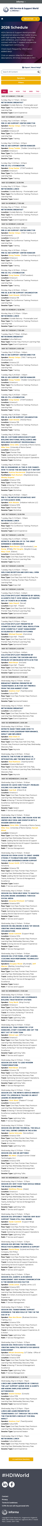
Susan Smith (14, 863)
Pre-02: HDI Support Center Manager (18, 146)
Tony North (13, 1002)
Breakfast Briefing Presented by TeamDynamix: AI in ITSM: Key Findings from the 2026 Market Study (18, 685)
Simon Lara (13, 1035)
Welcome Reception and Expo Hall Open (20, 572)
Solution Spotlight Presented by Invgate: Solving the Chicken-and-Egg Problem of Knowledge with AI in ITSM (19, 657)
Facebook (12, 1484)
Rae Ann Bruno (15, 1317)
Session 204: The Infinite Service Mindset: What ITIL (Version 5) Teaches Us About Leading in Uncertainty (20, 1095)
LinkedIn (5, 1484)
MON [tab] (18, 91)
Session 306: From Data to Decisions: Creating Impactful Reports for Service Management (20, 1347)
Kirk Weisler (14, 502)
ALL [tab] (4, 91)
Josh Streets (14, 295)
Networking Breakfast (12, 102)
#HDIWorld (15, 1475)
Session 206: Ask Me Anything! (15, 1153)
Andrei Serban (15, 1394)
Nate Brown (15, 546)
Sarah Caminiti (15, 934)
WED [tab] (31, 91)
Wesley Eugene (7, 477)
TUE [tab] (24, 91)
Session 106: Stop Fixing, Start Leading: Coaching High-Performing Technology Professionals (20, 958)
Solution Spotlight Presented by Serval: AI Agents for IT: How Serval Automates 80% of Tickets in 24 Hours (20, 598)
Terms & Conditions (9, 1503)
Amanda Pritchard (16, 901)
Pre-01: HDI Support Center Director (18, 123)
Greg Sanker (14, 168)
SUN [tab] (11, 91)
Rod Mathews (14, 762)
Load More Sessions (22, 1459)
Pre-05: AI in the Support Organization (19, 293)
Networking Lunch (10, 189)
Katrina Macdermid (17, 472)
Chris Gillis (14, 445)
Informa (21, 1)
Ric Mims (13, 1156)
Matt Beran (13, 662)
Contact (5, 1496)
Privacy (5, 1499)
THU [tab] (37, 91)
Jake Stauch (14, 603)
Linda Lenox (14, 1285)
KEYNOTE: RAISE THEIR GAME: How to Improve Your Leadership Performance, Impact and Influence (19, 731)
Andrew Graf (14, 691)
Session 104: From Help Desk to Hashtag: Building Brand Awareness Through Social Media (20, 895)
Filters (21, 82)
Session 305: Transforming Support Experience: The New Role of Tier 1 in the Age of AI (20, 1312)
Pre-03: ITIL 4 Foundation (12, 166)
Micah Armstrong (16, 1352)
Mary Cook (5, 552)
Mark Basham (17, 475)
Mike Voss (5, 447)
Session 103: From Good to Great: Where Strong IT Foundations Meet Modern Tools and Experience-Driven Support (20, 858)
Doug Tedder (14, 148)
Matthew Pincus (15, 1189)
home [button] (2, 19)
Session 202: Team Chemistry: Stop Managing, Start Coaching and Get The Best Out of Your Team (19, 1029)
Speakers (21, 78)
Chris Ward (13, 1100)
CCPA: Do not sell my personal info (15, 1506)
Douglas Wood (16, 964)
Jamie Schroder (15, 1133)
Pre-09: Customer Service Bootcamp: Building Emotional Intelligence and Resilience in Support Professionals (18, 439)
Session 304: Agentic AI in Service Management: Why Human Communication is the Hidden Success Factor (20, 1279)
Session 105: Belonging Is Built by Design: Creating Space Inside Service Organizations (20, 928)
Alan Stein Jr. (14, 737)
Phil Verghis (18, 549)
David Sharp (14, 1249)
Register (28, 19)
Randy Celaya (14, 126)
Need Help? (36, 67)
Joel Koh (12, 790)
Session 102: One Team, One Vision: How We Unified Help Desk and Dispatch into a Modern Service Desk (21, 820)
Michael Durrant (15, 634)
